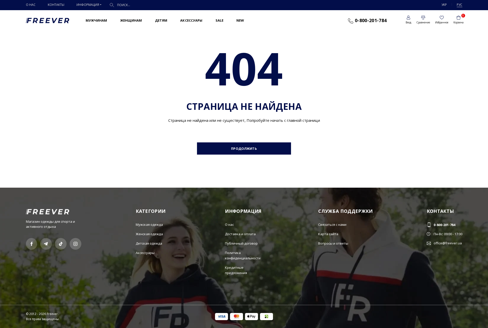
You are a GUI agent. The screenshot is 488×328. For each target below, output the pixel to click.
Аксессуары (191, 20)
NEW (240, 20)
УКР (444, 5)
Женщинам (131, 20)
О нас (31, 5)
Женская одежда (149, 234)
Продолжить (244, 148)
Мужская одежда (149, 224)
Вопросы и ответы (333, 243)
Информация (88, 5)
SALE (220, 20)
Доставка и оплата (240, 234)
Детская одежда (149, 243)
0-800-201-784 (370, 20)
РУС (459, 5)
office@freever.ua (448, 243)
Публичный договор (241, 243)
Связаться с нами (332, 224)
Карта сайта (328, 234)
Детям (161, 20)
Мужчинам (96, 20)
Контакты (56, 5)
